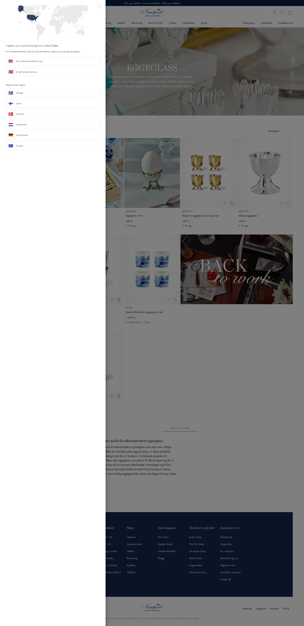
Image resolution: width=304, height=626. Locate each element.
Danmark (20, 113)
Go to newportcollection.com (29, 61)
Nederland (21, 124)
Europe (19, 145)
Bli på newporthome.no (26, 71)
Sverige (19, 92)
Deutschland (21, 135)
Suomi (19, 103)
